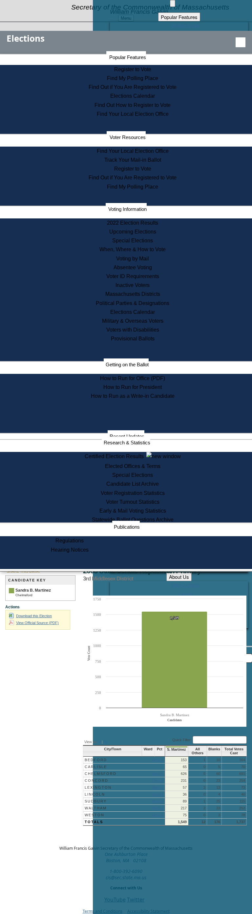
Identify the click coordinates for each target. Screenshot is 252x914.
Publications (127, 527)
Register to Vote (132, 69)
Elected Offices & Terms (132, 466)
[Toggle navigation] (240, 42)
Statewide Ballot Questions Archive (133, 519)
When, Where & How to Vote (132, 249)
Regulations (69, 540)
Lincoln (95, 794)
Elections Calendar (132, 96)
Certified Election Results (115, 456)
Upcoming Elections (132, 231)
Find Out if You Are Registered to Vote (133, 87)
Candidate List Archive (132, 484)
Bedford (96, 760)
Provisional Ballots (133, 338)
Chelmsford (100, 774)
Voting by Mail (132, 258)
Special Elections (132, 240)
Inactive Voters (133, 285)
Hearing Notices (70, 550)
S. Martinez (176, 749)
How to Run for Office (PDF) (132, 378)
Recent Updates (127, 436)
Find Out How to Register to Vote (132, 105)
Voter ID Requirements (132, 276)
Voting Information (127, 209)
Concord (96, 780)
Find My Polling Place (132, 78)
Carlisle (96, 767)
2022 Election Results (132, 223)
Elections (26, 38)
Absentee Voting (133, 267)
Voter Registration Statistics (133, 493)
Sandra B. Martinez (33, 590)
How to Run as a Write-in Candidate (133, 396)
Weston (94, 815)
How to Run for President (132, 387)
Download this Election (34, 616)
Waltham (96, 808)
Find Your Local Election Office (133, 114)
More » (157, 760)
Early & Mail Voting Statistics (132, 511)
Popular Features (127, 57)
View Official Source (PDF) (37, 623)
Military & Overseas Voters (132, 321)
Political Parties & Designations (132, 303)
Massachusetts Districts (132, 294)
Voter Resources (128, 137)
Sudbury (96, 801)
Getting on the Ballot (127, 364)
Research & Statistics (127, 442)
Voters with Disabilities (132, 330)
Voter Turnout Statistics (132, 502)
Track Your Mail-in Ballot (132, 160)
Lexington (98, 787)
